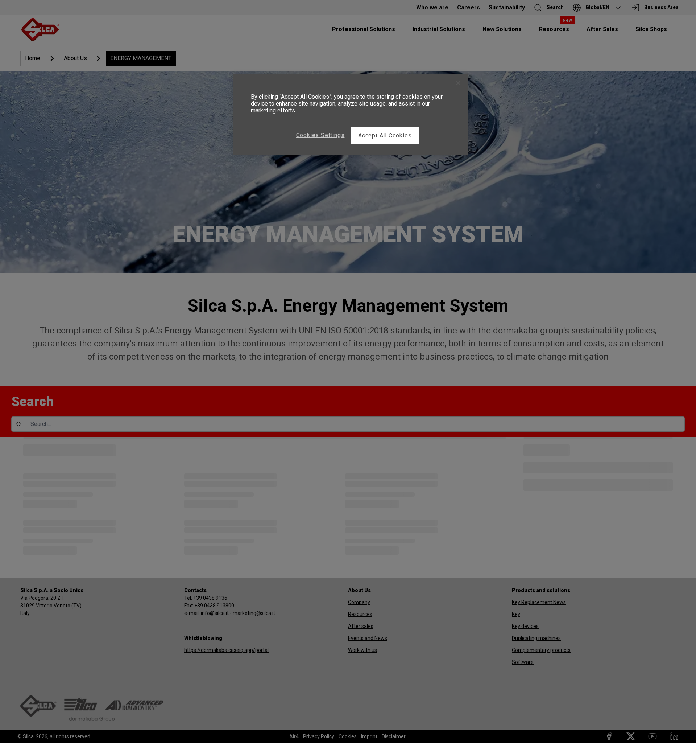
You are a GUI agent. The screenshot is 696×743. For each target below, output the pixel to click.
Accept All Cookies (384, 135)
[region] (350, 114)
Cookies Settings (320, 135)
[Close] (458, 83)
